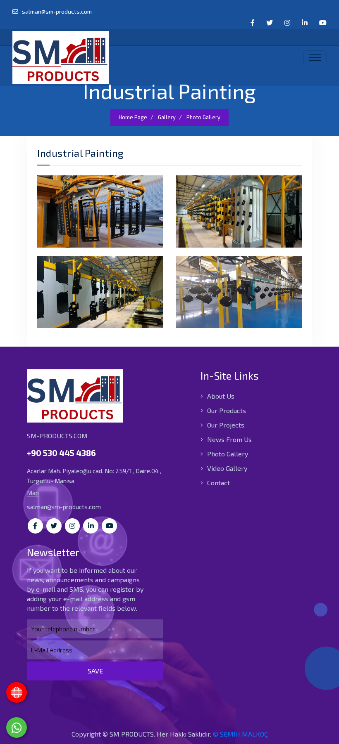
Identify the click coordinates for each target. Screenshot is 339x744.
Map (33, 492)
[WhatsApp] (16, 727)
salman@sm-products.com (56, 11)
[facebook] (253, 23)
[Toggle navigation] (315, 57)
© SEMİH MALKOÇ (240, 734)
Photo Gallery (226, 454)
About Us (219, 396)
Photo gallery (203, 117)
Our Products (225, 410)
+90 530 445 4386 (61, 453)
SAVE (95, 671)
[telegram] (269, 23)
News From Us (228, 439)
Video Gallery (226, 468)
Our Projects (224, 425)
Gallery (167, 117)
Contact (217, 483)
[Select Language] (16, 692)
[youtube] (323, 23)
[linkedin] (305, 23)
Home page (133, 117)
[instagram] (287, 23)
